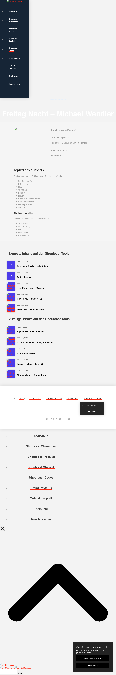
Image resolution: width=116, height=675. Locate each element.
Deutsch (12, 664)
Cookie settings (93, 665)
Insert (20, 674)
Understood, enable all (93, 658)
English (11, 667)
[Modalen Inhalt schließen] (2, 528)
